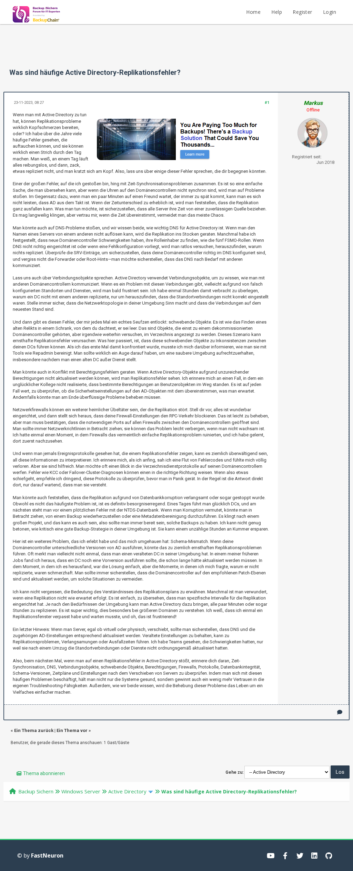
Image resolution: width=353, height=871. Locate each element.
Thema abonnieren (44, 773)
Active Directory (127, 791)
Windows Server (80, 791)
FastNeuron (47, 855)
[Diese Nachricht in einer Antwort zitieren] (340, 712)
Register (302, 12)
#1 (267, 102)
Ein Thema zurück (33, 730)
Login (329, 12)
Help (276, 12)
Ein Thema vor (72, 730)
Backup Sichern (35, 791)
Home (253, 12)
